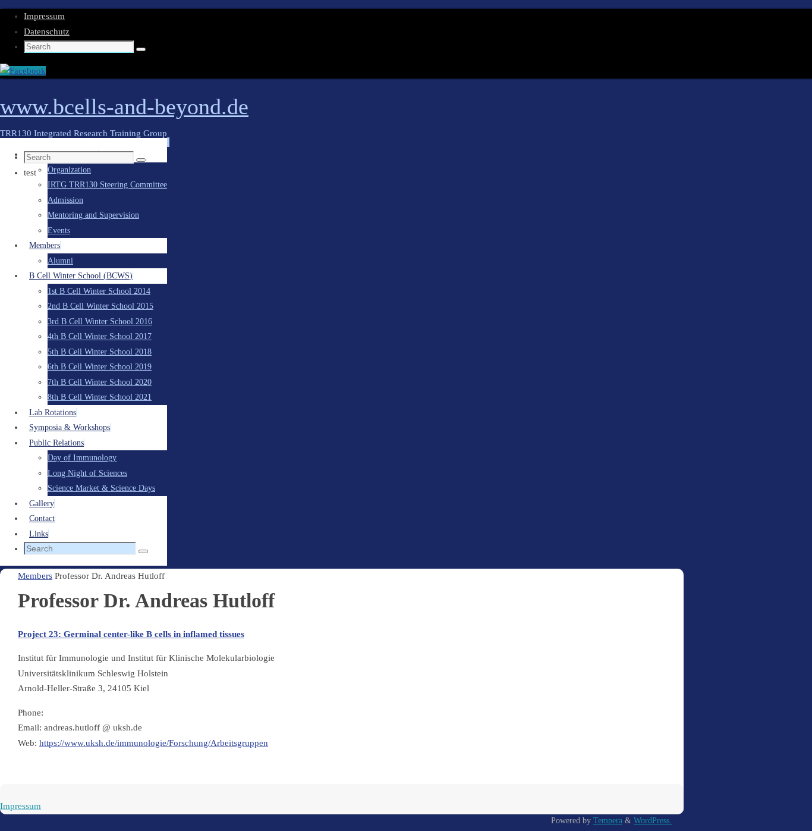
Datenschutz (47, 31)
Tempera (607, 820)
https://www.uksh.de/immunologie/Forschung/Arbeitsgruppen (153, 743)
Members (35, 576)
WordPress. (653, 820)
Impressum (44, 16)
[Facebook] (23, 71)
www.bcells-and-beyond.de (124, 106)
